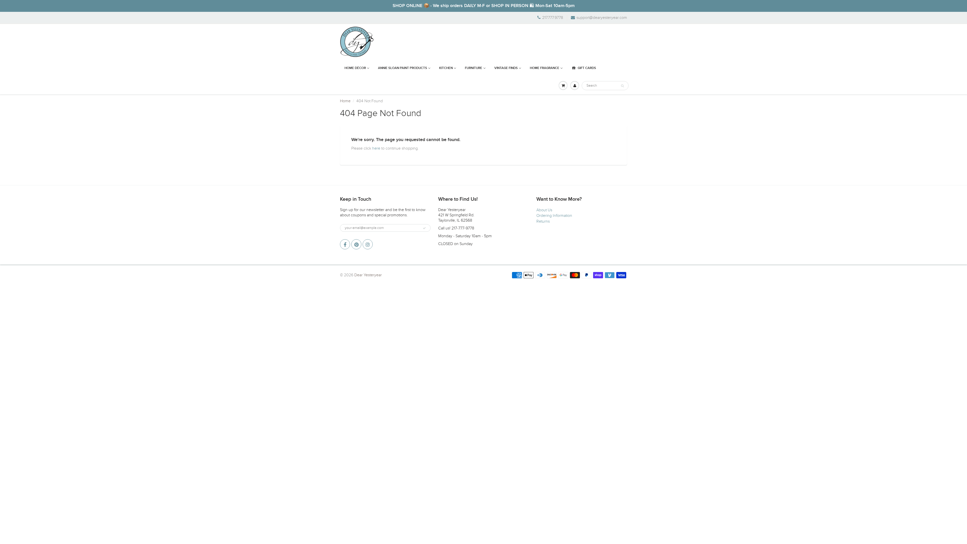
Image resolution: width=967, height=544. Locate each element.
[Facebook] (345, 244)
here (376, 148)
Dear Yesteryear (368, 275)
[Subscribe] (424, 228)
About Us (544, 210)
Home (345, 101)
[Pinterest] (356, 244)
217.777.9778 (552, 17)
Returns (543, 221)
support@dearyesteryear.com (601, 17)
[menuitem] (357, 68)
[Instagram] (368, 244)
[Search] (622, 86)
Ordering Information (554, 215)
